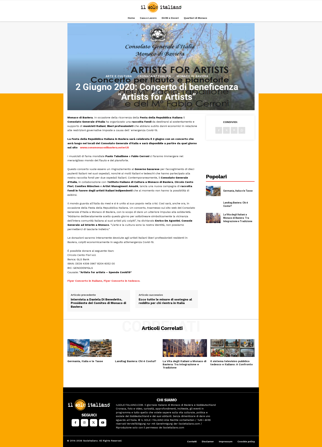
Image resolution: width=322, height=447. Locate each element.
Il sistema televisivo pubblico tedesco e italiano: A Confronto (231, 363)
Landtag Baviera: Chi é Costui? (135, 361)
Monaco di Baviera (192, 76)
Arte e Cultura (119, 76)
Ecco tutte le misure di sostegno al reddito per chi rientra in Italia (165, 301)
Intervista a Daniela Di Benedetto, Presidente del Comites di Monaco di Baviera (98, 303)
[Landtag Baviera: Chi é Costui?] (213, 204)
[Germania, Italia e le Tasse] (213, 191)
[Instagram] (84, 422)
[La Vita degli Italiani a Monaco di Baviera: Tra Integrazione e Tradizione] (213, 218)
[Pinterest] (234, 130)
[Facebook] (218, 130)
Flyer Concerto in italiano (84, 280)
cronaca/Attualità (154, 76)
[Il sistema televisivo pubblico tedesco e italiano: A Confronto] (232, 348)
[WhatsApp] (241, 130)
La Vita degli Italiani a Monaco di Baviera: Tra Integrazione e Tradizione (237, 217)
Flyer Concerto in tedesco (122, 280)
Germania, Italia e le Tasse (238, 190)
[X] (226, 130)
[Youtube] (102, 422)
